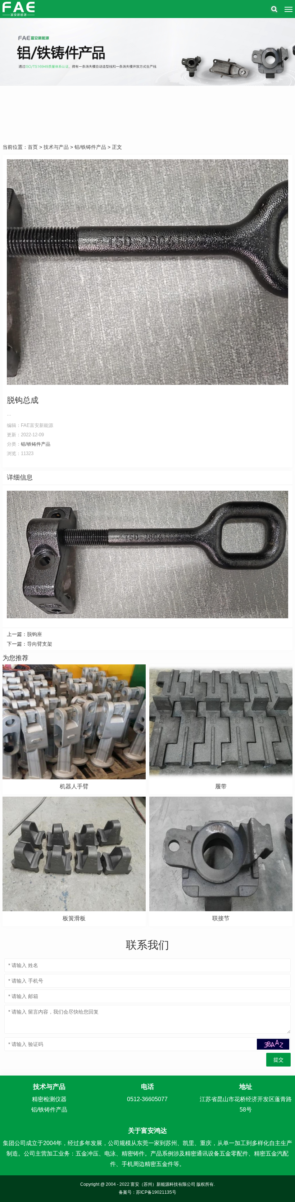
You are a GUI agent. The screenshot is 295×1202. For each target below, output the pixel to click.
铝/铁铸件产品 (90, 147)
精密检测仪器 (49, 1099)
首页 (33, 147)
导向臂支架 (39, 644)
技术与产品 (56, 147)
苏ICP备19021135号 (156, 1192)
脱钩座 (34, 634)
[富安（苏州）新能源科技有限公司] (19, 9)
